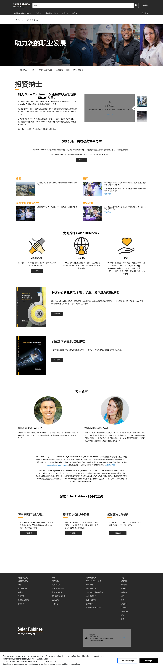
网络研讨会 (125, 611)
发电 (19, 584)
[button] (23, 13)
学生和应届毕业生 (45, 70)
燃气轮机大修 (91, 588)
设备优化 (89, 584)
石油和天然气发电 (58, 596)
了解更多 (107, 212)
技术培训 (89, 603)
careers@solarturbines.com (57, 465)
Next (134, 108)
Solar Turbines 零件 (93, 580)
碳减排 (20, 592)
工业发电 (55, 600)
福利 (68, 70)
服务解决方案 (91, 600)
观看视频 (107, 194)
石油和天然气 (23, 580)
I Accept (148, 661)
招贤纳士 (124, 580)
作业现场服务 (91, 596)
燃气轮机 (55, 580)
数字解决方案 (23, 588)
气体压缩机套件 (58, 588)
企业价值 (124, 584)
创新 (122, 596)
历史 (122, 600)
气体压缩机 (56, 584)
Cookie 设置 (109, 115)
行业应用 (21, 596)
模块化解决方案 (23, 600)
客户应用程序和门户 (93, 607)
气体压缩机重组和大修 (94, 592)
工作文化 (59, 70)
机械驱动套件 (57, 592)
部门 (33, 70)
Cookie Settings (127, 661)
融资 (122, 615)
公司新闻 (124, 603)
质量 (122, 619)
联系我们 (124, 607)
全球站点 (124, 588)
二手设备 (55, 603)
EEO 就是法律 (110, 465)
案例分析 (21, 603)
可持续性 (124, 592)
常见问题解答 (78, 70)
